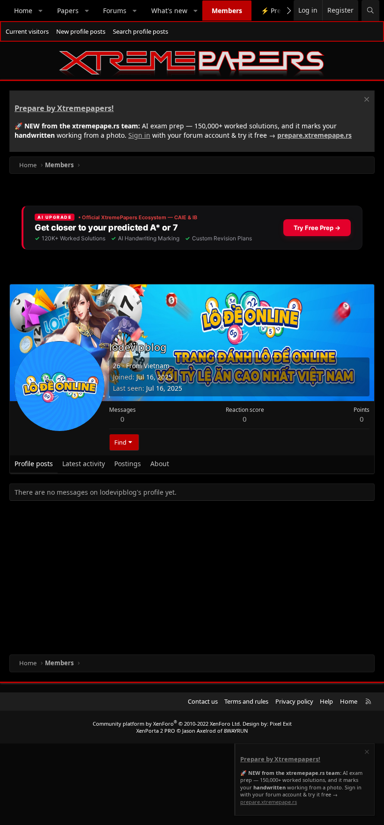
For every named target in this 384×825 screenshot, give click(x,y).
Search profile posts (140, 31)
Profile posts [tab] (34, 463)
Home (23, 10)
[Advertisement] (192, 579)
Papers (68, 10)
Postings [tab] (127, 463)
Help (326, 701)
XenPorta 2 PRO (155, 730)
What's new (169, 10)
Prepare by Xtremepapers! (64, 108)
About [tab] (159, 463)
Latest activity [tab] (83, 463)
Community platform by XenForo (167, 723)
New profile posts (80, 31)
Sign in (139, 135)
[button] (41, 10)
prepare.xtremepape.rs (314, 135)
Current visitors (27, 31)
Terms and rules (246, 701)
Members (227, 10)
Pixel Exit (281, 723)
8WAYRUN (236, 730)
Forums (114, 10)
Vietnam (157, 365)
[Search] (370, 10)
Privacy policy (294, 701)
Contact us (203, 701)
